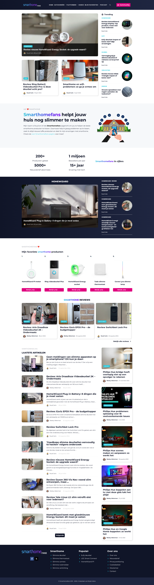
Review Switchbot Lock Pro (62, 427)
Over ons (113, 555)
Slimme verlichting (60, 568)
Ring (25, 78)
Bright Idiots (92, 581)
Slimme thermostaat (61, 558)
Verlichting (108, 405)
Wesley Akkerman (55, 388)
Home (51, 5)
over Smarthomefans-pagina (43, 134)
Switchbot (102, 321)
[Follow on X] (36, 559)
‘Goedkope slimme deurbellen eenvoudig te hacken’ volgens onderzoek (70, 443)
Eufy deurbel (86, 555)
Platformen (71, 5)
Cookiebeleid (115, 565)
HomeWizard (28, 46)
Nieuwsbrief (114, 558)
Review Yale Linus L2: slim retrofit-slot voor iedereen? (68, 498)
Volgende (60, 535)
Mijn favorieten (91, 5)
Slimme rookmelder (61, 565)
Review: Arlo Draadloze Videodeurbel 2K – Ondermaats (70, 377)
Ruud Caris (30, 53)
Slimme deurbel (59, 555)
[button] (110, 5)
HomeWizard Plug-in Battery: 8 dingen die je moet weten (51, 221)
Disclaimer (114, 568)
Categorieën (59, 5)
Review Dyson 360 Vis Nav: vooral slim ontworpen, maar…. (68, 480)
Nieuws (106, 366)
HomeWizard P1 (87, 562)
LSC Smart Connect (89, 558)
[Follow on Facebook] (32, 559)
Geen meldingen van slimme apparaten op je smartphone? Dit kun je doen (71, 357)
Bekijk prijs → (31, 290)
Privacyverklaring (117, 562)
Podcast (103, 5)
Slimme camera (59, 562)
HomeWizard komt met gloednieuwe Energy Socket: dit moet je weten (68, 515)
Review (26, 321)
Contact (113, 571)
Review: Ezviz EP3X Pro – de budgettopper (71, 411)
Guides (81, 5)
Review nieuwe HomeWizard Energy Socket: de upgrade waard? (55, 49)
